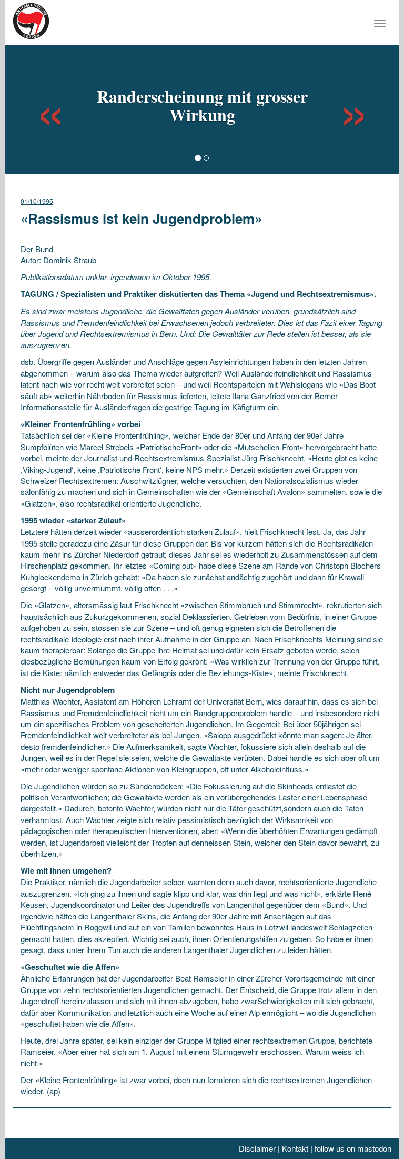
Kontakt (295, 1148)
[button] (41, 108)
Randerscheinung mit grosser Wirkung (202, 105)
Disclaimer (257, 1148)
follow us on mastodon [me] (353, 1148)
